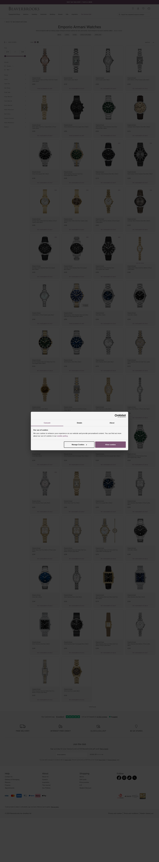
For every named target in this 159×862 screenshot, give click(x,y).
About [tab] (112, 423)
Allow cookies (110, 444)
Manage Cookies (78, 444)
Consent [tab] (47, 423)
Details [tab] (79, 423)
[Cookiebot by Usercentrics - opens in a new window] (116, 415)
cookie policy (62, 436)
